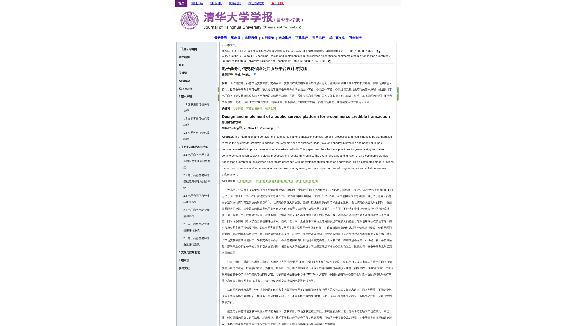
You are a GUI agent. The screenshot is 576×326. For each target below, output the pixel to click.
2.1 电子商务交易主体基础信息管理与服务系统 (196, 161)
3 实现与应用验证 (189, 252)
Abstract (184, 80)
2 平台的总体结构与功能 (193, 146)
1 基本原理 (185, 96)
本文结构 (184, 57)
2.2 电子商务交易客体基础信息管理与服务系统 (196, 181)
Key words (186, 88)
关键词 (183, 72)
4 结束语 (184, 260)
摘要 (181, 65)
